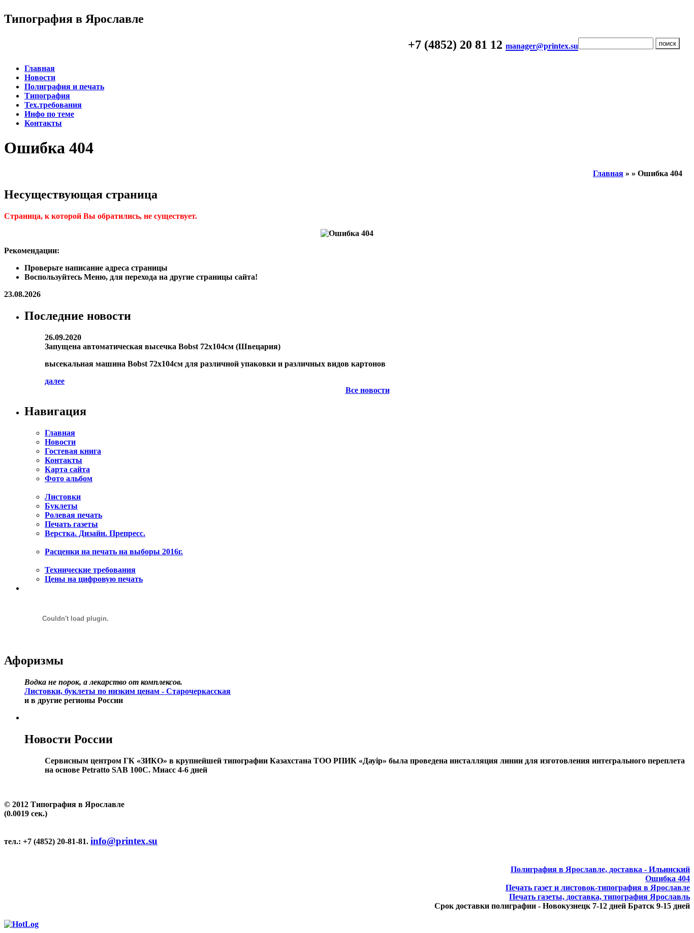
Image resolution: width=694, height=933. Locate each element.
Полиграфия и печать (64, 86)
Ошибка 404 (667, 878)
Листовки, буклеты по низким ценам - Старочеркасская (127, 691)
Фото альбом (68, 478)
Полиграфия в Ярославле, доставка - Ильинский (600, 869)
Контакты (43, 123)
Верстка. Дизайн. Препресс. (95, 533)
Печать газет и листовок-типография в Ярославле (598, 887)
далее (55, 381)
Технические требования (90, 569)
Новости (39, 77)
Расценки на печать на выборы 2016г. (114, 551)
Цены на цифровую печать (94, 579)
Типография (47, 95)
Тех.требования (53, 105)
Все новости (367, 390)
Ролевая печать (73, 515)
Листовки (63, 496)
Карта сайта (67, 469)
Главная (39, 68)
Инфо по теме (49, 114)
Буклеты (61, 506)
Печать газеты (71, 524)
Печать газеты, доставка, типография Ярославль (599, 896)
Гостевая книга (73, 451)
